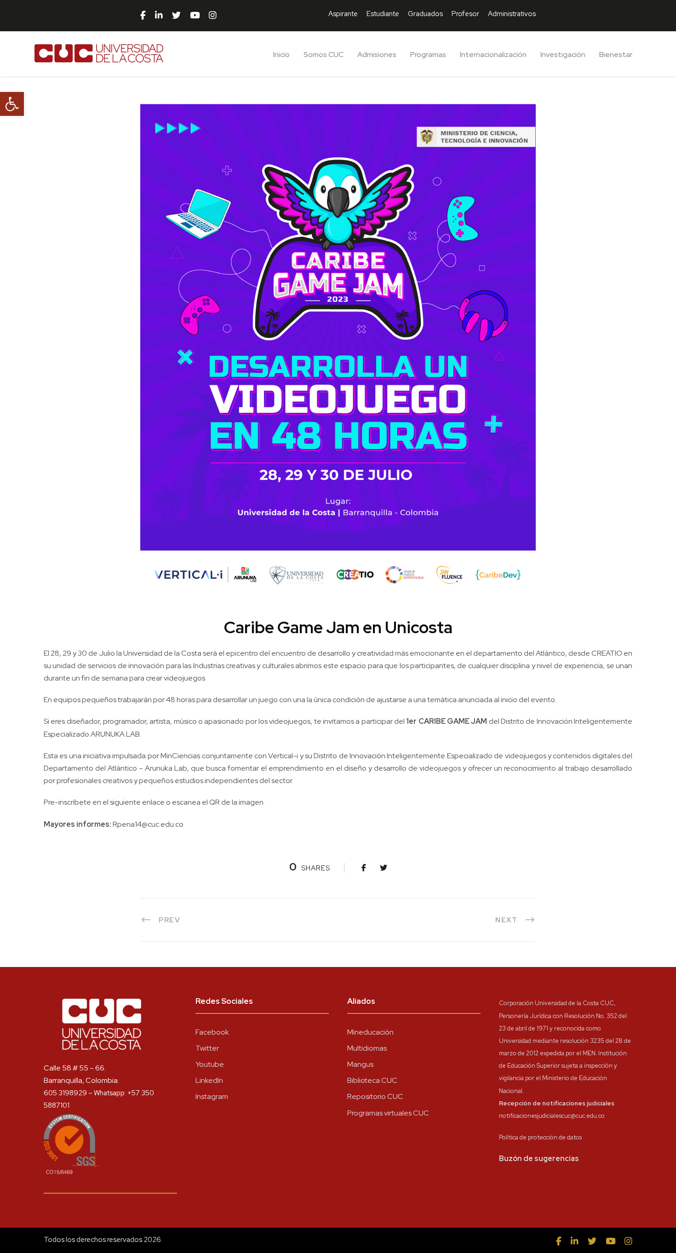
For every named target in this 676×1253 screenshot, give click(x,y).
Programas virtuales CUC (388, 1113)
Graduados (425, 13)
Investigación (562, 54)
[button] (12, 104)
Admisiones (376, 54)
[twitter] (176, 15)
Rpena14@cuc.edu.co (148, 824)
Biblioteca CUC (372, 1080)
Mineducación (370, 1032)
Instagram (211, 1096)
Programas (428, 54)
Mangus (360, 1064)
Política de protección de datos (540, 1137)
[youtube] (195, 15)
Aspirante (343, 13)
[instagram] (213, 15)
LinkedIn (209, 1080)
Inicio (281, 54)
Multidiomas (367, 1048)
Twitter (207, 1048)
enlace (153, 802)
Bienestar (615, 54)
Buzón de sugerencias (539, 1158)
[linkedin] (159, 15)
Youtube (209, 1064)
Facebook (212, 1032)
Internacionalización (493, 54)
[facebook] (143, 15)
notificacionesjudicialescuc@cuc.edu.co (552, 1116)
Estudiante (383, 13)
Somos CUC (324, 54)
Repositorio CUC (375, 1096)
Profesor (465, 13)
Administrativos (512, 13)
